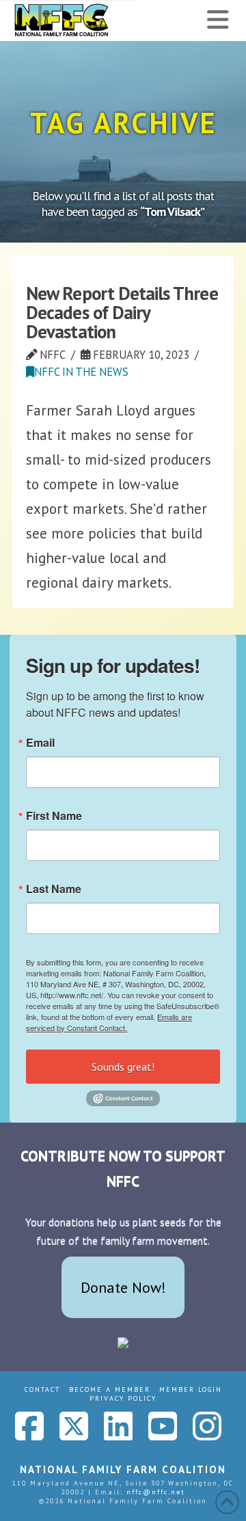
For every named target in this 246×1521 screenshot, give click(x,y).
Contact (42, 1389)
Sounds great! (123, 1066)
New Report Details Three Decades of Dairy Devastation (121, 312)
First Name (54, 815)
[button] (218, 20)
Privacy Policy (123, 1398)
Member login (190, 1389)
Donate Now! (123, 1287)
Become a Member (109, 1389)
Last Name (53, 888)
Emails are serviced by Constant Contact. (109, 1022)
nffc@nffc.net (155, 1492)
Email (40, 742)
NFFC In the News (81, 371)
